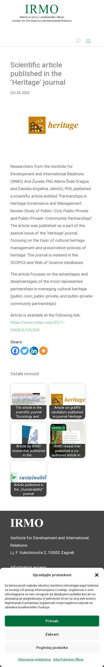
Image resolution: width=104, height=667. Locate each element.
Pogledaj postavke (52, 648)
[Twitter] (24, 351)
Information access (28, 567)
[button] (96, 575)
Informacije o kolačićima (34, 659)
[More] (43, 351)
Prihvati (52, 621)
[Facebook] (15, 351)
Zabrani (52, 634)
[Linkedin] (34, 351)
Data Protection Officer (68, 659)
